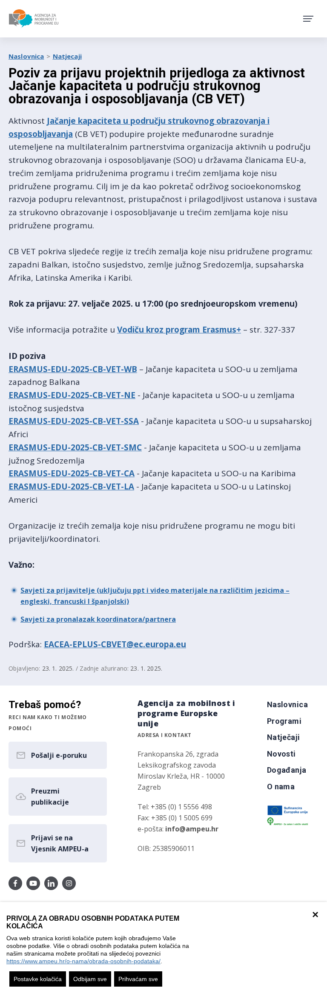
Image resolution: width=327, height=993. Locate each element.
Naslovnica (26, 56)
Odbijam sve (90, 979)
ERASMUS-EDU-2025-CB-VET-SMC (75, 447)
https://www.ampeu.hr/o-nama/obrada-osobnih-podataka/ (83, 961)
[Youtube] (33, 883)
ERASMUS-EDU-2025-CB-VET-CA (72, 473)
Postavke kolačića (38, 979)
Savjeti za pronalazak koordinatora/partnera (98, 619)
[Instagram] (69, 883)
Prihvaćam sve (138, 979)
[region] (163, 947)
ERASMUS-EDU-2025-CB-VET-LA (71, 486)
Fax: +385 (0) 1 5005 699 (175, 817)
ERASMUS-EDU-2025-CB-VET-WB (73, 369)
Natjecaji (67, 56)
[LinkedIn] (51, 883)
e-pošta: (178, 829)
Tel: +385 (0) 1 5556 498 (175, 806)
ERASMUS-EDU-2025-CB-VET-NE (72, 395)
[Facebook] (15, 883)
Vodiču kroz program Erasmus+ (179, 329)
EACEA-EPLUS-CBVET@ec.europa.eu (115, 644)
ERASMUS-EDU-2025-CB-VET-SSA (74, 421)
